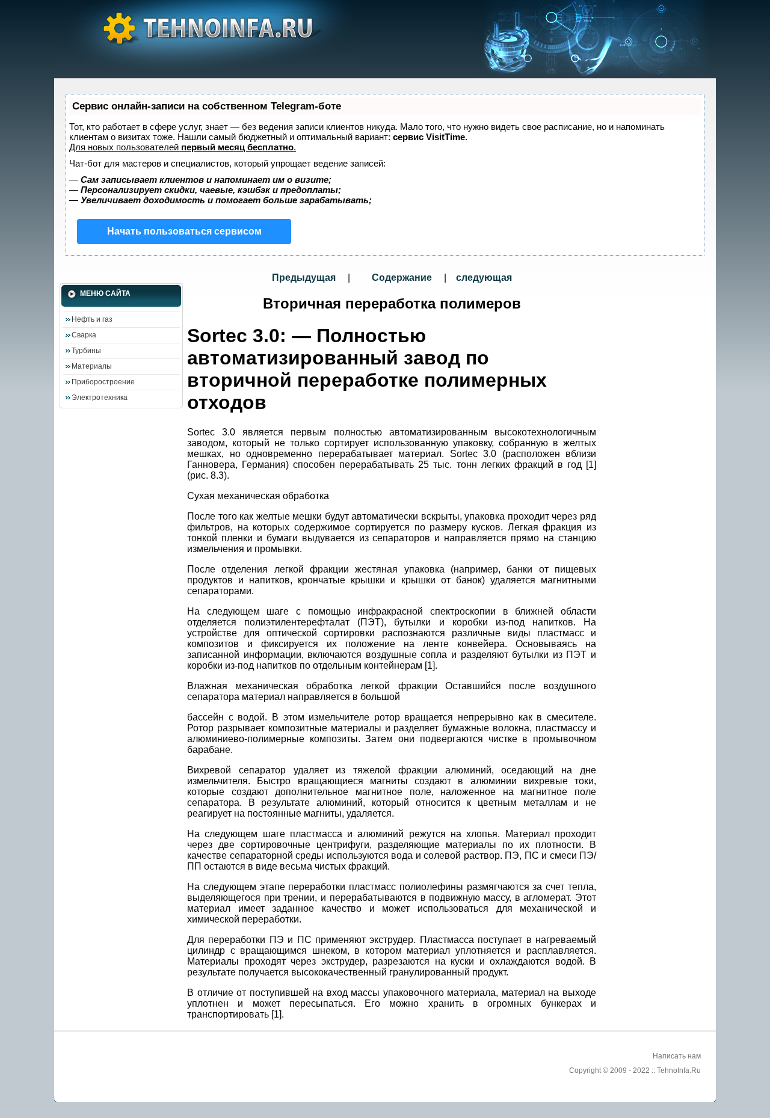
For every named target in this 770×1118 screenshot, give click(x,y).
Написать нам (677, 1056)
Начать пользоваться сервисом (184, 231)
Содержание (402, 277)
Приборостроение (103, 382)
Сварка (84, 335)
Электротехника (100, 397)
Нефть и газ (92, 319)
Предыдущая (305, 277)
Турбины (86, 350)
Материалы (92, 366)
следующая (484, 277)
